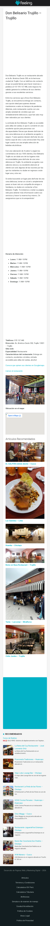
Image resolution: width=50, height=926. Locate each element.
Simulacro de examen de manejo (25, 901)
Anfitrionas (25, 897)
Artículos (25, 878)
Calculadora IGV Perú (25, 887)
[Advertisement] (25, 48)
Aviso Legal (25, 916)
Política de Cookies (25, 911)
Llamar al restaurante (14, 371)
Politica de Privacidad (25, 920)
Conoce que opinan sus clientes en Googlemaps (25, 365)
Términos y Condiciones (25, 883)
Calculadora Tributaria (25, 892)
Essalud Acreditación (25, 906)
